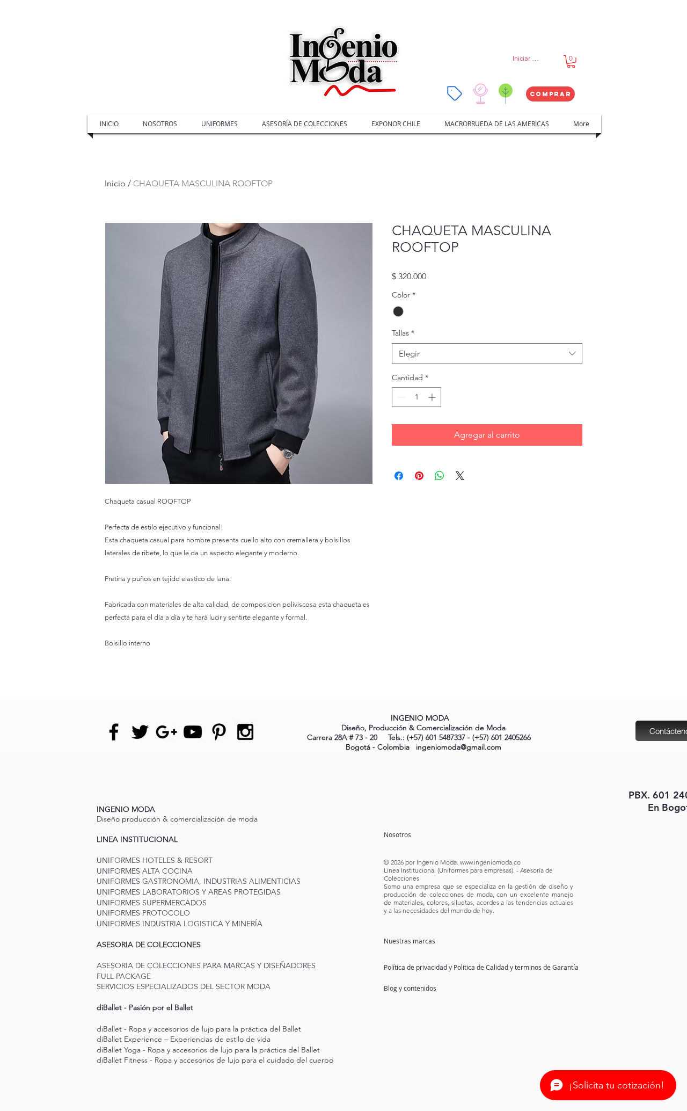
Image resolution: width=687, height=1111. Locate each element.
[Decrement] (400, 397)
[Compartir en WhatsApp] (439, 475)
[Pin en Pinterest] (419, 475)
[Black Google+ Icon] (166, 732)
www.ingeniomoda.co (490, 862)
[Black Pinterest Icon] (219, 732)
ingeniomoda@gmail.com (458, 747)
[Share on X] (460, 475)
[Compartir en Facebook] (398, 475)
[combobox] (487, 353)
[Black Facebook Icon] (114, 732)
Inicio (115, 183)
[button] (571, 61)
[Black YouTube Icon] (192, 732)
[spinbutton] (416, 397)
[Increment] (433, 397)
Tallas (403, 333)
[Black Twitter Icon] (140, 732)
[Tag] (454, 93)
